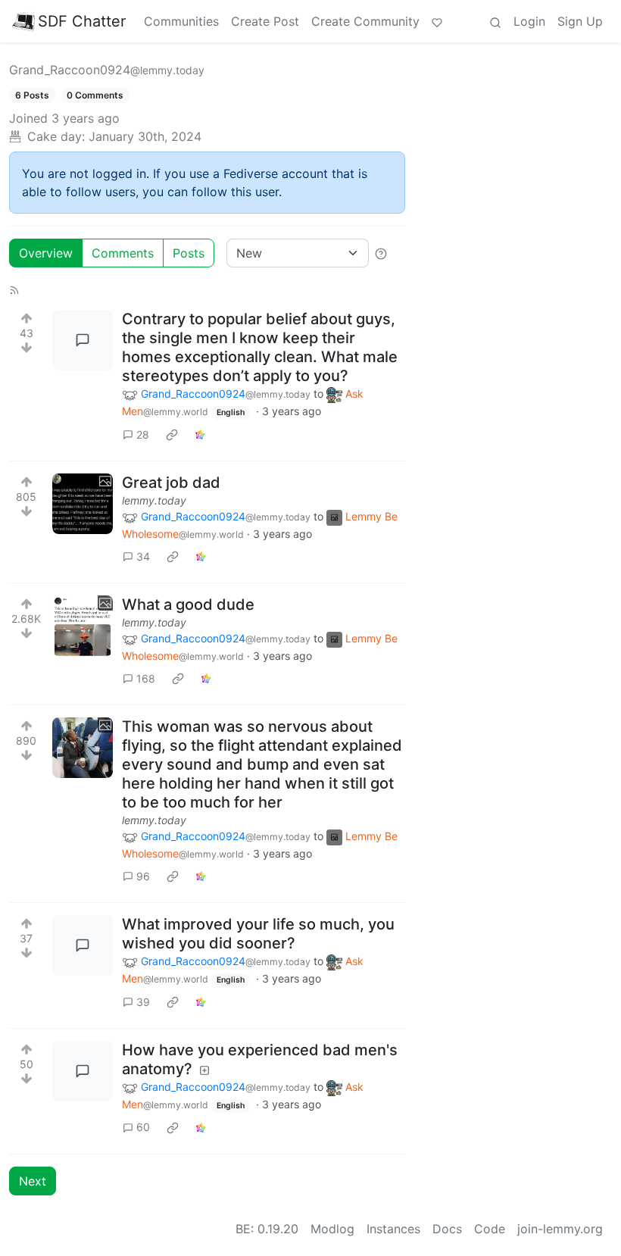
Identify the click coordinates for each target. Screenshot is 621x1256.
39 (143, 1001)
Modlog (332, 1228)
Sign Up (580, 21)
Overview (46, 253)
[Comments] (82, 340)
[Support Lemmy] (437, 21)
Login (529, 21)
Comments (123, 253)
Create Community (365, 21)
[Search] (495, 21)
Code (489, 1228)
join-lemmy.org (560, 1228)
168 (145, 678)
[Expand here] (82, 503)
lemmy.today (154, 500)
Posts (188, 253)
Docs (447, 1228)
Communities (181, 21)
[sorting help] (381, 253)
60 (143, 1126)
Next (32, 1181)
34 (143, 556)
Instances (393, 1228)
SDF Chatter (82, 21)
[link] (172, 434)
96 (143, 876)
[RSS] (14, 288)
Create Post (265, 21)
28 (142, 434)
